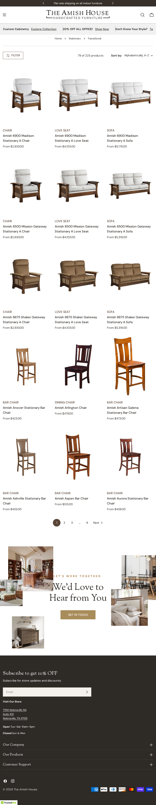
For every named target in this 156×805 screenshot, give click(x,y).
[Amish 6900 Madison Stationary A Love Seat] (78, 94)
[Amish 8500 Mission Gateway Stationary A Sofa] (130, 185)
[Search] (142, 15)
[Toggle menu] (4, 15)
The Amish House (25, 789)
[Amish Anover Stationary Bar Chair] (26, 366)
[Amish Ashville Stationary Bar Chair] (26, 457)
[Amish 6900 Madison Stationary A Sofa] (130, 94)
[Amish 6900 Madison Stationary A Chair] (26, 94)
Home (58, 38)
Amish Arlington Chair (71, 408)
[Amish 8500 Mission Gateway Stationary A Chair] (26, 185)
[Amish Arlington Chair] (78, 366)
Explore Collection (44, 29)
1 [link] (56, 523)
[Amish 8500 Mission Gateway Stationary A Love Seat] (78, 185)
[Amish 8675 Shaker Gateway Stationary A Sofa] (130, 276)
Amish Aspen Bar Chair (71, 498)
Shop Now (102, 29)
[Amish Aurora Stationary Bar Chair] (130, 457)
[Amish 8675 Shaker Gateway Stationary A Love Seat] (78, 276)
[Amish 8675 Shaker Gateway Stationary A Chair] (26, 276)
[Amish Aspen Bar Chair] (78, 457)
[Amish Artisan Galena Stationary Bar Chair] (130, 366)
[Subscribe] (87, 692)
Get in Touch (78, 615)
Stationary (75, 38)
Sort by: (116, 55)
